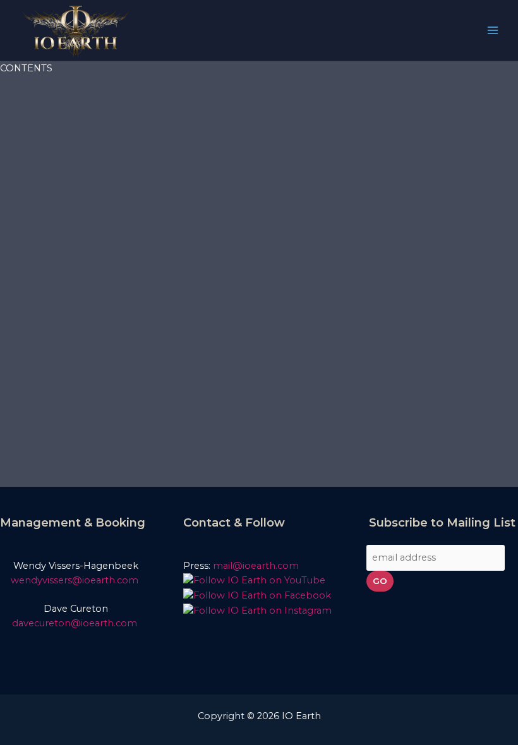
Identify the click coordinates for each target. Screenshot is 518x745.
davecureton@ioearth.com (76, 623)
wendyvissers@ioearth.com (76, 580)
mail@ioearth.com (256, 565)
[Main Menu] (492, 30)
